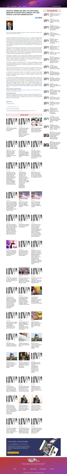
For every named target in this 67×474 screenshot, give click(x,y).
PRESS (19, 6)
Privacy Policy (33, 469)
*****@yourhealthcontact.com (12, 106)
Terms (24, 469)
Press (15, 469)
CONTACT (24, 6)
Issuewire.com (25, 37)
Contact (52, 469)
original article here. (32, 110)
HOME (8, 6)
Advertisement (43, 469)
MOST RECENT (14, 6)
